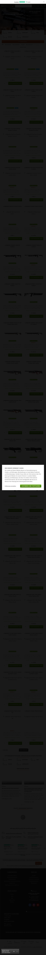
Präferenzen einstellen (10, 486)
